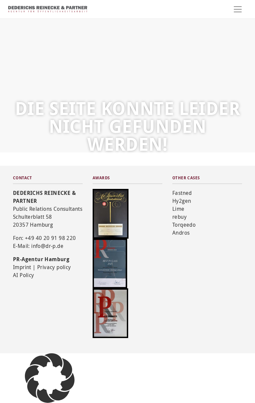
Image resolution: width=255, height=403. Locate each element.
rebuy (179, 216)
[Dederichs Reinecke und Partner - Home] (48, 9)
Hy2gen (181, 200)
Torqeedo (184, 224)
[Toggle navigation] (237, 9)
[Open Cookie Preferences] (50, 377)
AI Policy (23, 275)
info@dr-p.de (47, 246)
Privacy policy (54, 267)
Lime (178, 208)
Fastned (182, 193)
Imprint (22, 267)
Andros (181, 232)
